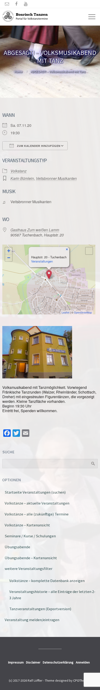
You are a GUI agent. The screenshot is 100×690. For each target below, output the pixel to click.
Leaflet (65, 312)
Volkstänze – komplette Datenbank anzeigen (47, 580)
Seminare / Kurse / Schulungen (30, 536)
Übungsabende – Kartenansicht (31, 557)
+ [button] (8, 251)
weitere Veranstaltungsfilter (28, 568)
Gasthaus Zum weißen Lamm (34, 229)
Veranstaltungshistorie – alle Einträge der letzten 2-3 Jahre (52, 594)
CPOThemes (81, 680)
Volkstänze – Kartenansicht (27, 525)
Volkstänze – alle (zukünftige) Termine (37, 514)
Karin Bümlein (22, 178)
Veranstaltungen (42, 261)
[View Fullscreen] (89, 250)
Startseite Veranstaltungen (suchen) (35, 492)
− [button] (8, 258)
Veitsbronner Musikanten (56, 178)
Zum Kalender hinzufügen (38, 146)
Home (18, 72)
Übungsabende (17, 546)
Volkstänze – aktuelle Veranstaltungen (37, 503)
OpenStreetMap (83, 312)
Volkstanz (18, 171)
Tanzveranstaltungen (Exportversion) (40, 608)
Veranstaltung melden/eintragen (32, 619)
